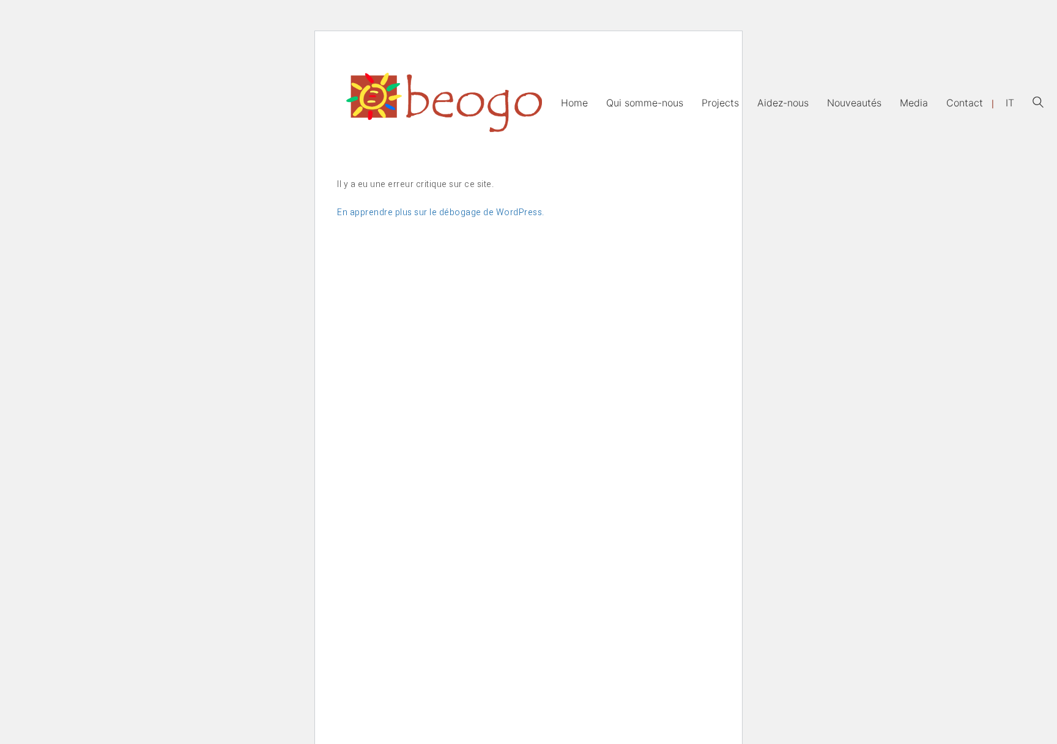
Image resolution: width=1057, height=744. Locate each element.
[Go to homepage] (444, 102)
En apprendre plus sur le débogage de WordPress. (440, 212)
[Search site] (1038, 103)
